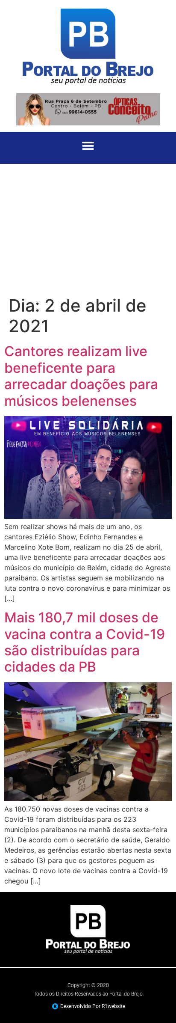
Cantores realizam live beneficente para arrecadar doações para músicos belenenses (81, 376)
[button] (88, 145)
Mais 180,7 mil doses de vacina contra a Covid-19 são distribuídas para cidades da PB (84, 642)
